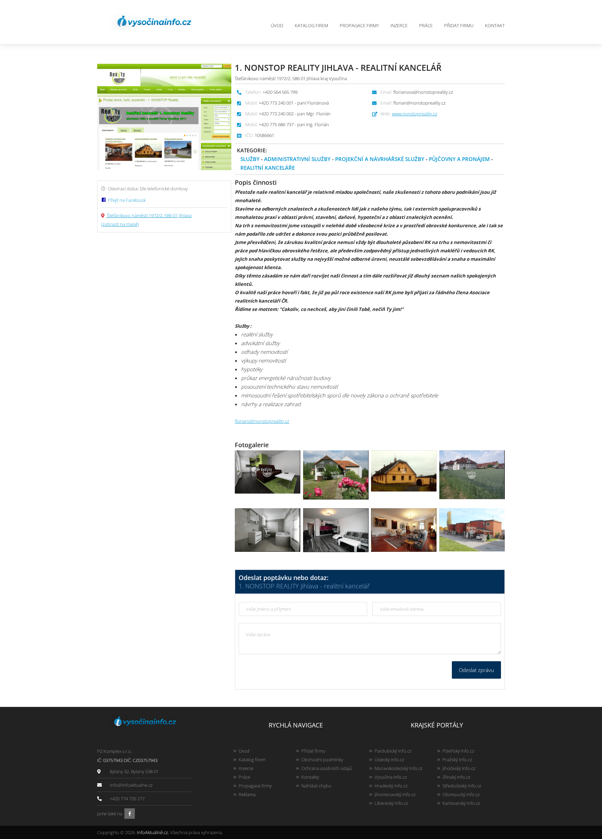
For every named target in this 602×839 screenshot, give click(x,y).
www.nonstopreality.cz (414, 113)
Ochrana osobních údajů (326, 768)
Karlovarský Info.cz (461, 803)
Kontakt (495, 25)
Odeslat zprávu (476, 669)
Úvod (277, 25)
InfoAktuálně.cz (152, 832)
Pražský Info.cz (457, 759)
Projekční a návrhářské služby (379, 158)
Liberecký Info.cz (391, 803)
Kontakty (310, 777)
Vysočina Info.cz (391, 777)
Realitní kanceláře (267, 167)
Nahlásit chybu (316, 786)
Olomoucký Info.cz (461, 794)
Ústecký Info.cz (389, 759)
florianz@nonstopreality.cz (262, 421)
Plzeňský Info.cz (458, 751)
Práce (426, 25)
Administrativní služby (297, 158)
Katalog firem (311, 25)
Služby (250, 158)
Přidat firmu (458, 25)
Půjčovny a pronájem (459, 158)
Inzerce (399, 25)
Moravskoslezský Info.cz (399, 768)
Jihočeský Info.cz (458, 768)
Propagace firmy (359, 25)
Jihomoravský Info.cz (395, 794)
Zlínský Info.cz (456, 777)
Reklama (247, 794)
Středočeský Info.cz (461, 786)
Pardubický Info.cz (393, 751)
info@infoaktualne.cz (131, 785)
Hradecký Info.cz (391, 786)
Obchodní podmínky (322, 759)
